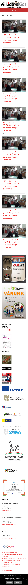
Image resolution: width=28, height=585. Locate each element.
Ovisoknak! (14, 320)
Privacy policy (18, 582)
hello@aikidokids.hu (7, 510)
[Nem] (26, 579)
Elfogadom (9, 582)
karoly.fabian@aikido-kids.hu (10, 524)
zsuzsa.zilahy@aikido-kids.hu (10, 538)
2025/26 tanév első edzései (9, 552)
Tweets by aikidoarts (8, 570)
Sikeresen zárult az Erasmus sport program (14, 558)
